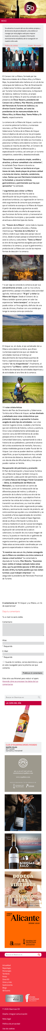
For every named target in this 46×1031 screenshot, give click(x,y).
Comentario (7, 621)
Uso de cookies (8, 1028)
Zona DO (5, 979)
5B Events (6, 990)
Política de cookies (11, 45)
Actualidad (6, 965)
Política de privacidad (11, 1023)
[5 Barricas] (30, 8)
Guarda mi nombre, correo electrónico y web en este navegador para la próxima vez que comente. (22, 665)
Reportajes (6, 968)
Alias (4, 640)
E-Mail (5, 651)
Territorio (5, 973)
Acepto (30, 45)
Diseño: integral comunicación (14, 1013)
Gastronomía (7, 985)
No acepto (37, 45)
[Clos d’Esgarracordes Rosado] (23, 723)
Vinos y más (7, 982)
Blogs (4, 987)
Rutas (4, 976)
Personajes (6, 970)
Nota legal (6, 1018)
